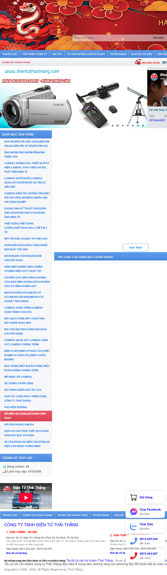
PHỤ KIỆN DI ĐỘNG (15, 407)
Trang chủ (10, 515)
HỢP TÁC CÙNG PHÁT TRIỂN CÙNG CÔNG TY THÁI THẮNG (25, 398)
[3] (73, 97)
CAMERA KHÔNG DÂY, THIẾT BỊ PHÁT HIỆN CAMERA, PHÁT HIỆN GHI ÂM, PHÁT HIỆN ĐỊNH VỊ (26, 167)
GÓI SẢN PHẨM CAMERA (19, 424)
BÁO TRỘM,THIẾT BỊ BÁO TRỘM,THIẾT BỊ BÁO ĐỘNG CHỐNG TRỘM (26, 368)
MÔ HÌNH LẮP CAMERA (18, 376)
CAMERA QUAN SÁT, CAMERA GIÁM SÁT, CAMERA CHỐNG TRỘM (26, 342)
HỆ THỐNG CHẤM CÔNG (18, 383)
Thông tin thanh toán (72, 515)
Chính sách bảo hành (37, 515)
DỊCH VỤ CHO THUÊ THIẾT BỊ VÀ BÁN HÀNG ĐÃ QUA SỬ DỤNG (26, 433)
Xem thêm (135, 247)
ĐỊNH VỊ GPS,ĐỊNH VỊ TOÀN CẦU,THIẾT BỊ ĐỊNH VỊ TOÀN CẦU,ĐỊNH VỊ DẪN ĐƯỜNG (27, 355)
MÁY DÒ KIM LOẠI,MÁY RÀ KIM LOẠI (25, 238)
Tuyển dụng (101, 515)
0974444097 (157, 120)
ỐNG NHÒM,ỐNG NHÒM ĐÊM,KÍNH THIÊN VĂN (24, 154)
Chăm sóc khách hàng (16, 62)
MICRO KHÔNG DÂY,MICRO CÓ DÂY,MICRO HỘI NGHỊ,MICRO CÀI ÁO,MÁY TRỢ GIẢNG (23, 297)
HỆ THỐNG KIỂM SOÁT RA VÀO (22, 389)
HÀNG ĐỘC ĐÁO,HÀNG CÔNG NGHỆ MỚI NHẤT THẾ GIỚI (25, 247)
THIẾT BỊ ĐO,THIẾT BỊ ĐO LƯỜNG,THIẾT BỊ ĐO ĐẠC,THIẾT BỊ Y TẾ (25, 228)
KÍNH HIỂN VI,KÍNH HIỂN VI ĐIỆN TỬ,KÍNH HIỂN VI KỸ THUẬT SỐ (23, 269)
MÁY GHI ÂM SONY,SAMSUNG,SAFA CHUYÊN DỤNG (25, 331)
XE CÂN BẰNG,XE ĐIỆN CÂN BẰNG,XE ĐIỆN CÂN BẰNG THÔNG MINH (27, 444)
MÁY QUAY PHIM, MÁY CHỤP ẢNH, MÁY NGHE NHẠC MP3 (24, 320)
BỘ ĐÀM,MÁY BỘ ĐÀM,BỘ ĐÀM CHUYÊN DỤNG (23, 258)
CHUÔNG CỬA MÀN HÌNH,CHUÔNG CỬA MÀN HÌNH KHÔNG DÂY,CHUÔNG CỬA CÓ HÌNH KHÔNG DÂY (27, 282)
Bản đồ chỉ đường (16, 553)
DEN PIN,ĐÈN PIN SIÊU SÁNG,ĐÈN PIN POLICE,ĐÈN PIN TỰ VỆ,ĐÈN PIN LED (26, 143)
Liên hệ (119, 515)
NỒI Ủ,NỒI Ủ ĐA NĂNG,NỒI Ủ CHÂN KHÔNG (85, 257)
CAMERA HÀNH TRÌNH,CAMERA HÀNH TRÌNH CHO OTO (23, 309)
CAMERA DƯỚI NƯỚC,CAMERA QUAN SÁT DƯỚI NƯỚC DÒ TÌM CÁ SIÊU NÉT (25, 182)
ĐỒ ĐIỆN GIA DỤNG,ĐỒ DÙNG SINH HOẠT (25, 415)
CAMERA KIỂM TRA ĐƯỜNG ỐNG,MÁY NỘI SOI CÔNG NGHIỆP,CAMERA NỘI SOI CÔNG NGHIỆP (27, 197)
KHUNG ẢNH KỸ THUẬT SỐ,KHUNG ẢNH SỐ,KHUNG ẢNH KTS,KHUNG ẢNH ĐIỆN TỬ (25, 213)
